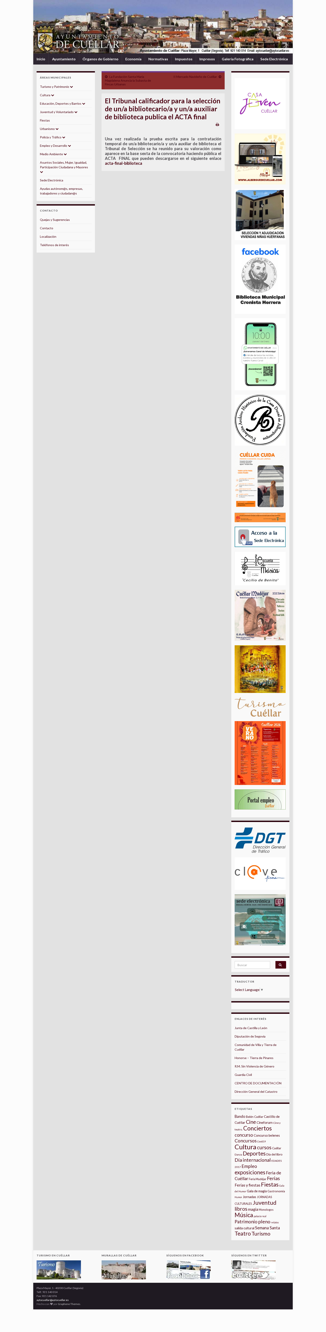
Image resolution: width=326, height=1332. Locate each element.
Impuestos (183, 59)
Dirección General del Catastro (256, 1091)
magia (253, 1209)
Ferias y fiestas (247, 1185)
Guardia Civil (243, 1075)
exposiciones (250, 1172)
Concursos (246, 1141)
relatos (275, 1222)
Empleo (249, 1166)
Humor (238, 1197)
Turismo (260, 1233)
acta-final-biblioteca (123, 163)
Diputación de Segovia (250, 1036)
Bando (240, 1116)
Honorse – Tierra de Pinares (254, 1058)
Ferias (273, 1178)
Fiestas (45, 120)
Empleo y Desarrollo (54, 145)
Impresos (207, 59)
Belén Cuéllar (254, 1116)
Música (244, 1214)
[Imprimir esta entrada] (217, 124)
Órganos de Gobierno (100, 59)
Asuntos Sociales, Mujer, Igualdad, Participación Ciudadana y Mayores (64, 165)
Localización (48, 236)
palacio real (260, 1216)
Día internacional (253, 1160)
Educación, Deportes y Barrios (61, 103)
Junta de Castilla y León (251, 1028)
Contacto (46, 228)
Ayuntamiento (64, 59)
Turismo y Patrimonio (55, 86)
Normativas (158, 59)
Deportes (254, 1153)
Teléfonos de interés (54, 245)
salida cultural (244, 1228)
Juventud (264, 1202)
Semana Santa (267, 1227)
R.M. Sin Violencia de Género (254, 1066)
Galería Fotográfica (237, 59)
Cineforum (265, 1122)
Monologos (266, 1209)
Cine (251, 1122)
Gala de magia (257, 1191)
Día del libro (274, 1154)
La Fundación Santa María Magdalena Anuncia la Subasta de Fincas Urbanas (128, 80)
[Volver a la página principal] (163, 26)
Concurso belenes (267, 1135)
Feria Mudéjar (257, 1179)
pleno (264, 1221)
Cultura (45, 95)
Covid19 (261, 1141)
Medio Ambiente (52, 154)
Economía (133, 59)
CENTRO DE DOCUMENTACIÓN (258, 1083)
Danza (238, 1154)
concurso (244, 1135)
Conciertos (257, 1128)
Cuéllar (276, 1148)
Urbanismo (47, 129)
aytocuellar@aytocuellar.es (53, 1300)
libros (241, 1209)
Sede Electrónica (274, 59)
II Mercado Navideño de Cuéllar (195, 76)
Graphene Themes (69, 1304)
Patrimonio (246, 1221)
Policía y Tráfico (51, 137)
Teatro (243, 1233)
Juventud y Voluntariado (57, 112)
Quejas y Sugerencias (55, 220)
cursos (264, 1147)
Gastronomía (276, 1191)
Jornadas (249, 1197)
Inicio (41, 59)
